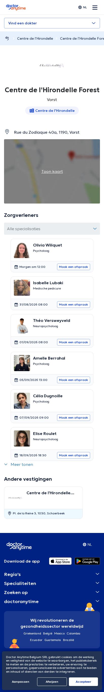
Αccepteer (83, 681)
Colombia (74, 633)
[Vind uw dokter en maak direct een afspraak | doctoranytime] (7, 38)
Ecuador (36, 640)
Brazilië (68, 640)
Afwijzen (52, 681)
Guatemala (52, 640)
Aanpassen (20, 681)
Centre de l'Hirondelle (35, 38)
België (47, 633)
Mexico (59, 633)
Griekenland (32, 633)
